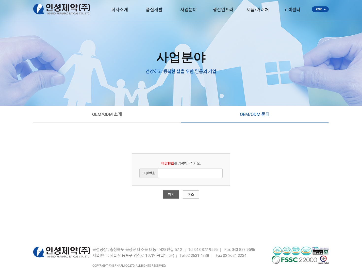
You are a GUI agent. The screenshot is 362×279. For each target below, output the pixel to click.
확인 (171, 194)
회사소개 (119, 9)
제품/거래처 (258, 9)
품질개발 (154, 9)
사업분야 (188, 9)
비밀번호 (149, 173)
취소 (190, 194)
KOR (321, 9)
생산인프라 (223, 9)
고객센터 (292, 9)
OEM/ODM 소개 (107, 114)
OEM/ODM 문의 (255, 114)
